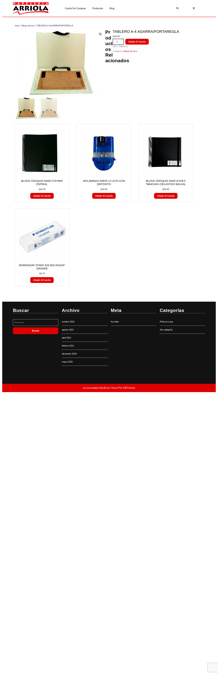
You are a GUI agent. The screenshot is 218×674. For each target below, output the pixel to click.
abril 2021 (66, 337)
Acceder (115, 321)
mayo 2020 (67, 361)
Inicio (17, 26)
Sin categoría (166, 329)
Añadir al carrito (137, 41)
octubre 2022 (68, 321)
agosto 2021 (68, 329)
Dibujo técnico (28, 26)
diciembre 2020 (69, 353)
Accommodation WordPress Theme (100, 388)
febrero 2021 (68, 345)
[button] (100, 34)
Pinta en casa (166, 321)
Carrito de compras (75, 8)
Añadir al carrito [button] (42, 196)
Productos (97, 8)
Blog (112, 8)
